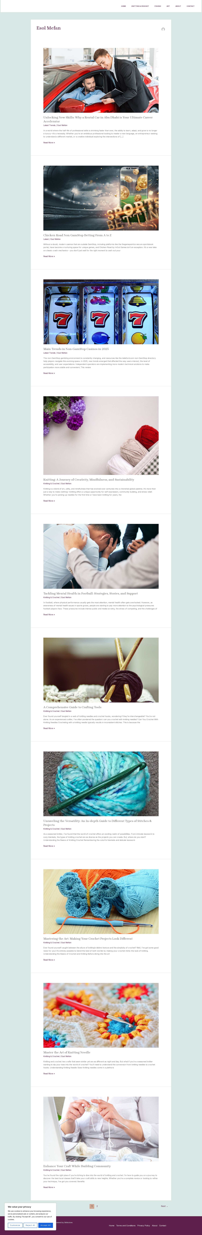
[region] (30, 1216)
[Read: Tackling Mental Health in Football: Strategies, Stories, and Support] (101, 556)
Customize (15, 1225)
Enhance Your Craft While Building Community (77, 1166)
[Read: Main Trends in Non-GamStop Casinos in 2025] (101, 312)
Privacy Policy (143, 1225)
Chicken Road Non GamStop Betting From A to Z (77, 235)
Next (164, 1206)
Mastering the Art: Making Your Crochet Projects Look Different (88, 938)
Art (168, 6)
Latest (46, 239)
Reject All (30, 1225)
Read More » (49, 142)
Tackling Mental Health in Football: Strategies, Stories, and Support (90, 593)
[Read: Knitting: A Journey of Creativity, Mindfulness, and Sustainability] (101, 435)
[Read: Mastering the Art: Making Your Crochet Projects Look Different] (101, 901)
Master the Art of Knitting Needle (66, 1052)
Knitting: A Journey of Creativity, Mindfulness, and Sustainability (88, 479)
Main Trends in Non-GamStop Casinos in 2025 (76, 349)
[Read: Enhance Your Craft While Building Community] (101, 1129)
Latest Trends (49, 125)
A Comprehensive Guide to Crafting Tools (72, 707)
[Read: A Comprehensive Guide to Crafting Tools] (101, 670)
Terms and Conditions (125, 1225)
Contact (191, 6)
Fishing (158, 6)
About (178, 6)
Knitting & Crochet (140, 6)
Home (123, 6)
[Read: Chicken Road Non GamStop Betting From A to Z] (101, 198)
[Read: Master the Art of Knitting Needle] (101, 1015)
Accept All (46, 1225)
